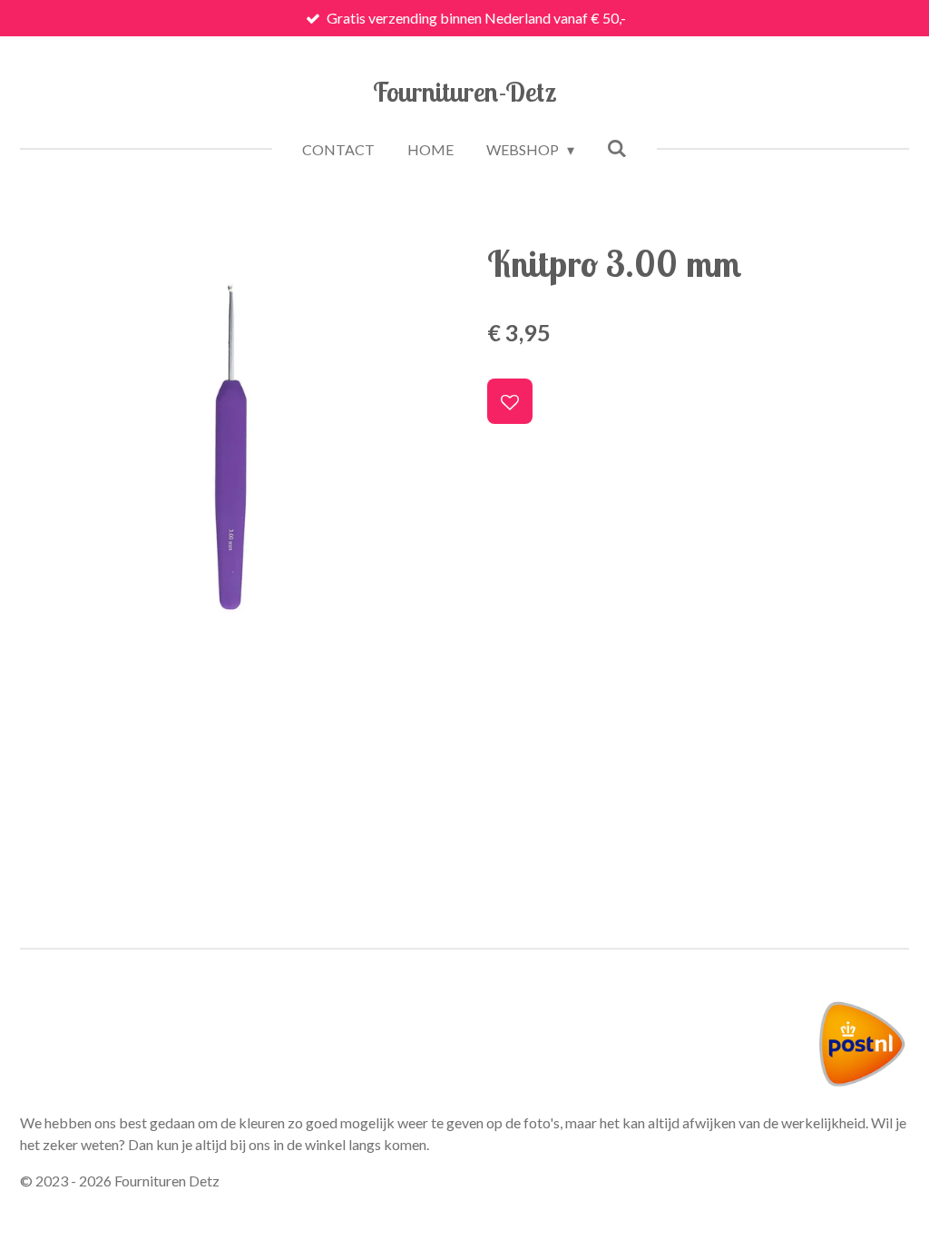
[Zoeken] (617, 147)
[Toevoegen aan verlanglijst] (510, 401)
